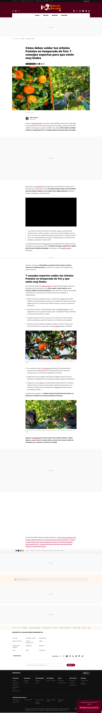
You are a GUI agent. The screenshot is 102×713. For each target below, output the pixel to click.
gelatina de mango (30, 38)
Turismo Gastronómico (30, 641)
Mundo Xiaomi (16, 690)
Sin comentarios (31, 63)
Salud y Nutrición (17, 641)
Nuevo (16, 11)
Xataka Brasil (16, 702)
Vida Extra (26, 682)
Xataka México (16, 699)
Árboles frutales (59, 550)
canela (23, 38)
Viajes (37, 15)
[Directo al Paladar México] (51, 7)
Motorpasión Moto (62, 682)
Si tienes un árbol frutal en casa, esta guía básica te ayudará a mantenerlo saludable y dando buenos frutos (50, 542)
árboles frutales (37, 123)
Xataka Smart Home (16, 688)
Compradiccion (73, 685)
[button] (34, 117)
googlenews (86, 11)
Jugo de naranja (76, 627)
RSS (73, 656)
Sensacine (37, 680)
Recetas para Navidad (16, 646)
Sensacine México (39, 699)
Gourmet (15, 638)
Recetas (55, 15)
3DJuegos (26, 680)
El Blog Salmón (84, 680)
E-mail (44, 64)
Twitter (39, 64)
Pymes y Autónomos (83, 683)
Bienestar (41, 645)
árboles (57, 326)
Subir (85, 673)
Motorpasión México (61, 700)
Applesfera (15, 685)
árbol (39, 550)
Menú (13, 11)
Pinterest (74, 11)
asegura (46, 244)
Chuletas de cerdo (47, 627)
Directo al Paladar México (51, 700)
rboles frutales (65, 248)
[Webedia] (16, 672)
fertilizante (46, 368)
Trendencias (72, 680)
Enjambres (29, 645)
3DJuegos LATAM (28, 699)
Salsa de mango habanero (35, 627)
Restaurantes (42, 638)
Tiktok (89, 11)
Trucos (45, 15)
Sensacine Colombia (37, 702)
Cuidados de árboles (48, 550)
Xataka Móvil (16, 682)
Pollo (14, 650)
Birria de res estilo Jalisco (65, 627)
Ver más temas (17, 655)
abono (63, 299)
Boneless (55, 627)
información (39, 186)
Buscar (19, 11)
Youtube (83, 11)
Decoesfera (72, 682)
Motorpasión (61, 680)
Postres (64, 15)
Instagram (80, 11)
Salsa (27, 650)
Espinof (37, 682)
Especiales (33, 550)
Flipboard (41, 64)
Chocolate (42, 650)
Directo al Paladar (51, 680)
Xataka (14, 680)
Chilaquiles (25, 627)
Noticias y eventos (31, 638)
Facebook (77, 11)
